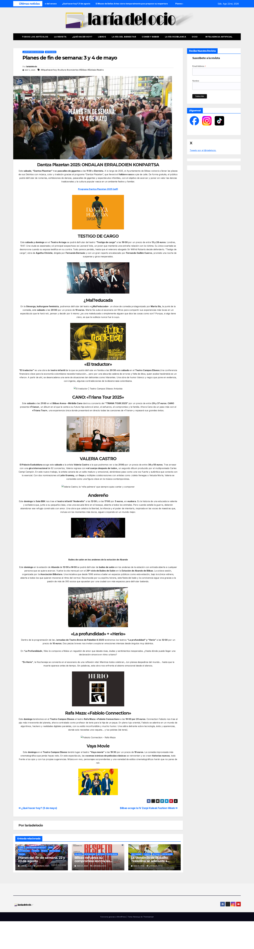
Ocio (195, 37)
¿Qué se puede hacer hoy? (33, 52)
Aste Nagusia (24, 851)
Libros (102, 37)
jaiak (50, 847)
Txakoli (147, 854)
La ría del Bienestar (124, 37)
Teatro (22, 854)
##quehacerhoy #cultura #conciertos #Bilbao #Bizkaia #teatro (72, 69)
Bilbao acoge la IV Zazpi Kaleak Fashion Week (147, 808)
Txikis (21, 847)
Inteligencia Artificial (219, 37)
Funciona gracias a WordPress (113, 917)
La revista (60, 37)
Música (44, 851)
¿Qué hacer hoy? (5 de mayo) (39, 808)
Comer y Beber (150, 37)
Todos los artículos (35, 37)
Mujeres (78, 854)
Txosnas (35, 851)
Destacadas (51, 52)
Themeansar (148, 917)
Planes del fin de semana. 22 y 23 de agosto (41, 859)
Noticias (101, 854)
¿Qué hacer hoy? (82, 37)
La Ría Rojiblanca (175, 37)
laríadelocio (31, 66)
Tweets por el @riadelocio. (203, 150)
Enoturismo (136, 854)
